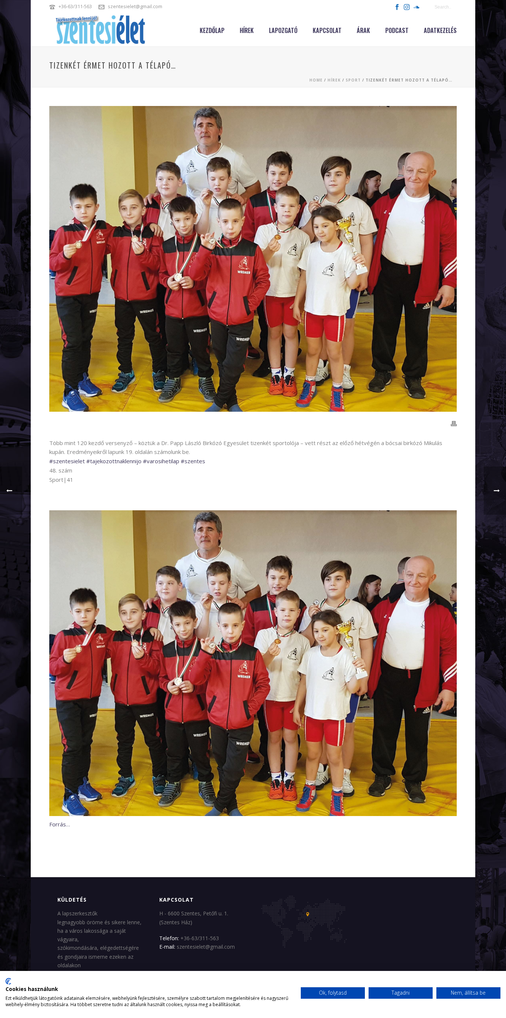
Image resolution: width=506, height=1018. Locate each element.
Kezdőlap (212, 30)
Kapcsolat (327, 30)
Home (316, 80)
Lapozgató (283, 30)
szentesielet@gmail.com (135, 6)
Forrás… (59, 824)
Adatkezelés (440, 30)
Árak (363, 30)
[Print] (454, 423)
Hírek (247, 30)
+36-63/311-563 (75, 6)
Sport (353, 80)
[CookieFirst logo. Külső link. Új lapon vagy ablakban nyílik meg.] (8, 981)
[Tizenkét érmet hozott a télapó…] (253, 259)
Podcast (397, 30)
